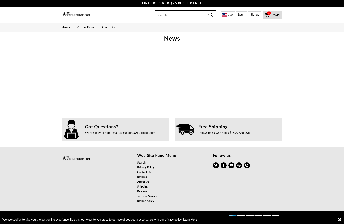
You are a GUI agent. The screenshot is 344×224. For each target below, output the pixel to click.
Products (108, 27)
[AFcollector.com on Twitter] (216, 165)
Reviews (142, 191)
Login (241, 14)
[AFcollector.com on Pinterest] (239, 165)
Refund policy (145, 201)
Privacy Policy (145, 167)
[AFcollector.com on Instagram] (247, 165)
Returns (142, 177)
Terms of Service (147, 196)
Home (66, 27)
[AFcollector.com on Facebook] (224, 165)
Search (141, 162)
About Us (143, 182)
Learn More (190, 219)
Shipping (142, 186)
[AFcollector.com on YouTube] (231, 165)
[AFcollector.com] (87, 15)
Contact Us (144, 172)
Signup (254, 14)
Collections (86, 27)
